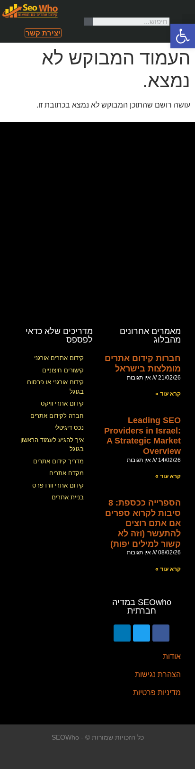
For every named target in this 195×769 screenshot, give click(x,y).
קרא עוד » (168, 393)
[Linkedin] (122, 633)
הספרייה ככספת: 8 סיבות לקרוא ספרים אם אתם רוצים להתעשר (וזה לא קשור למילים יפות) (143, 523)
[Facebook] (160, 633)
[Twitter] (141, 633)
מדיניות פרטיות (157, 692)
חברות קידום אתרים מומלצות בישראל (143, 363)
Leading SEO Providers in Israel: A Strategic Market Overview (142, 436)
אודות (172, 656)
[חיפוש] (88, 22)
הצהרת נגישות (158, 674)
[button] (188, 21)
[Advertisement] (97, 219)
